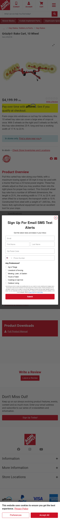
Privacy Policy (21, 508)
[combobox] (9, 258)
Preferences (15, 515)
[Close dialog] (55, 218)
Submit (30, 296)
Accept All (44, 515)
